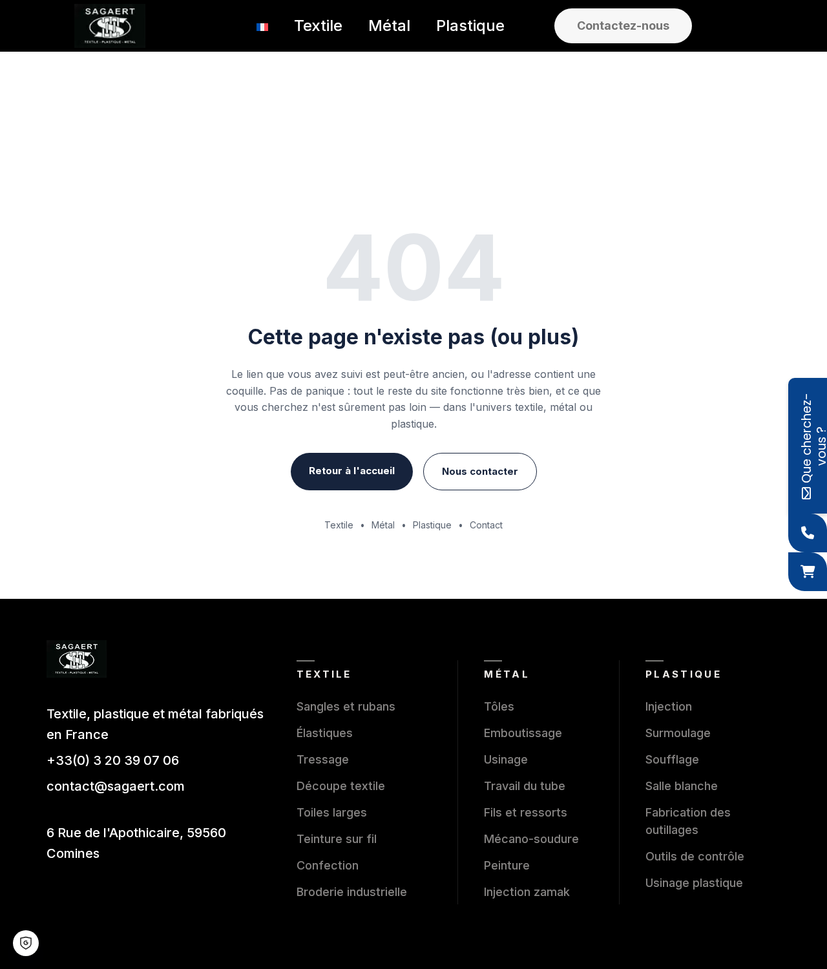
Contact (486, 524)
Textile (338, 524)
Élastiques (325, 733)
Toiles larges (332, 812)
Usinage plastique (694, 883)
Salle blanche (681, 786)
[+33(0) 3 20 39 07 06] (807, 533)
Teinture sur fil (337, 839)
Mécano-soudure (531, 839)
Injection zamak (527, 892)
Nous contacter (480, 471)
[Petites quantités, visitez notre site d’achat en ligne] (807, 571)
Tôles (499, 706)
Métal (383, 524)
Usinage (506, 759)
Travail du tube (524, 786)
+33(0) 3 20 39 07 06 (113, 760)
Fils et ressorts (525, 812)
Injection (668, 706)
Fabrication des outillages (688, 821)
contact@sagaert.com (116, 786)
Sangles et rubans (346, 706)
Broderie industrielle (352, 892)
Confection (328, 865)
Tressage (323, 759)
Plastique (432, 524)
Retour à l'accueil (352, 470)
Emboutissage (523, 733)
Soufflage (672, 759)
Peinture (507, 865)
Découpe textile (341, 786)
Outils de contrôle (694, 856)
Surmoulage (678, 733)
